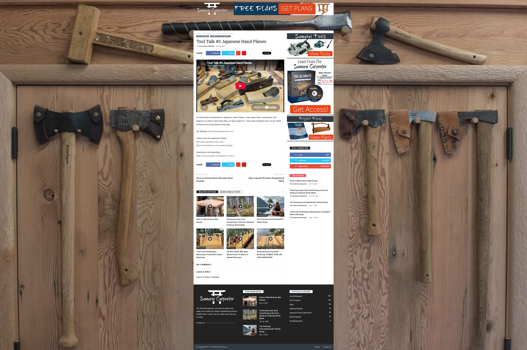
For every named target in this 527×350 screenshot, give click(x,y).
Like (327, 155)
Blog (292, 304)
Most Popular (295, 317)
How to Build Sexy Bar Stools (304, 180)
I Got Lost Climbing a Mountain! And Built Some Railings (209, 254)
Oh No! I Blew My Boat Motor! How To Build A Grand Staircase (237, 254)
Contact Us (327, 347)
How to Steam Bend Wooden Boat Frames (214, 179)
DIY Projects (201, 215)
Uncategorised (296, 321)
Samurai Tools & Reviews (220, 36)
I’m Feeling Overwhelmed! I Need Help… (309, 202)
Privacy (317, 347)
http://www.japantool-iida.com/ (210, 142)
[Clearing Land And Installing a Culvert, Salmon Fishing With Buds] (240, 206)
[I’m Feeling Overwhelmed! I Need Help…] (270, 206)
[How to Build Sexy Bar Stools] (210, 206)
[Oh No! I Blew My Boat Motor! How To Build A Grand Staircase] (240, 238)
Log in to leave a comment (207, 277)
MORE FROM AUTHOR (230, 192)
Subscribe (324, 166)
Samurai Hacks (296, 308)
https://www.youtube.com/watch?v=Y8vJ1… (216, 156)
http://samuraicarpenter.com (220, 131)
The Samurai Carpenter (206, 46)
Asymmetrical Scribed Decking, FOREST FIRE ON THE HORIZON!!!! (269, 254)
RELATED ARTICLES (207, 192)
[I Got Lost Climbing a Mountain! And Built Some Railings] (210, 238)
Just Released (202, 36)
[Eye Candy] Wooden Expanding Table (266, 179)
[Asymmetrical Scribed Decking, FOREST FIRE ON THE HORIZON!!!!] (270, 238)
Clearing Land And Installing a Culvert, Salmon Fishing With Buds (240, 222)
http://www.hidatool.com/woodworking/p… (215, 145)
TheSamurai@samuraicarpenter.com (220, 323)
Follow (326, 160)
